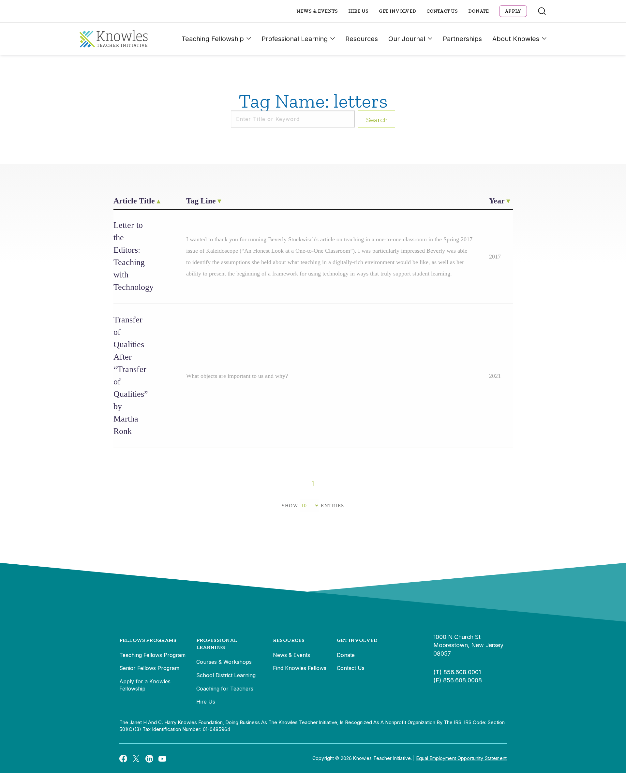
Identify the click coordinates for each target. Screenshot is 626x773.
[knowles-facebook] (123, 758)
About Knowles (515, 39)
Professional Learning (294, 39)
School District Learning (226, 675)
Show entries (313, 505)
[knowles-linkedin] (149, 758)
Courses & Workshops (224, 662)
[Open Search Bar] (541, 11)
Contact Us (442, 11)
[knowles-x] (136, 758)
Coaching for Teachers (224, 688)
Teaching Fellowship (213, 39)
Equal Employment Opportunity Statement (461, 758)
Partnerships (462, 39)
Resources (361, 39)
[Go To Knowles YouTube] (162, 758)
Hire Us (358, 11)
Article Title (134, 201)
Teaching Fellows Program (152, 655)
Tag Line (201, 201)
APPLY (513, 11)
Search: (377, 120)
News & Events (317, 11)
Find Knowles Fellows (299, 668)
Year (497, 201)
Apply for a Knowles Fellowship (145, 685)
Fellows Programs (148, 640)
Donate (478, 11)
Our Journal (406, 39)
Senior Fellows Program (149, 668)
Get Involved (397, 11)
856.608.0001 (462, 672)
